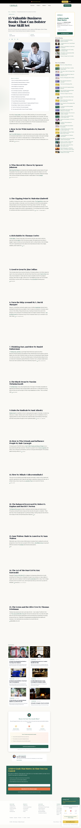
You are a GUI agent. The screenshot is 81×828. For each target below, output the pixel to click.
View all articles (19, 760)
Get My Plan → (65, 1)
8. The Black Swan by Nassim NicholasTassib (20, 94)
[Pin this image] (19, 143)
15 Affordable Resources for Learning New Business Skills (38, 681)
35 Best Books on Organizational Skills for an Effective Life (17, 701)
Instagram (15, 817)
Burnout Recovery (41, 805)
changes (41, 175)
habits (18, 240)
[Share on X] (15, 39)
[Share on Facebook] (9, 39)
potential (28, 481)
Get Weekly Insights (65, 33)
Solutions (44, 5)
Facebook (11, 817)
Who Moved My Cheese (14, 170)
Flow (31, 481)
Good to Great (43, 274)
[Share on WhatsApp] (23, 143)
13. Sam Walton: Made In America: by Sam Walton (21, 105)
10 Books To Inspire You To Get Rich (40, 703)
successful (34, 279)
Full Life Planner (25, 808)
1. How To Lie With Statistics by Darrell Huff (20, 80)
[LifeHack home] (14, 6)
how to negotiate (42, 447)
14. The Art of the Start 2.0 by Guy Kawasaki (19, 107)
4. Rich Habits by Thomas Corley (17, 86)
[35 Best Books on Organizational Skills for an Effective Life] (18, 692)
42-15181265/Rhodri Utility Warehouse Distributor (21, 73)
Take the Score (67, 5)
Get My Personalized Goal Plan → (29, 746)
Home (9, 11)
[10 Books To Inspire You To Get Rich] (40, 693)
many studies (18, 114)
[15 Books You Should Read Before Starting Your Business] (18, 652)
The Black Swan (13, 386)
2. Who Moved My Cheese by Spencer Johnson (20, 82)
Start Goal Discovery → (70, 821)
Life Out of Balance (41, 809)
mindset (22, 544)
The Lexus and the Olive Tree (17, 613)
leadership (37, 307)
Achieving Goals (12, 811)
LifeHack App (25, 805)
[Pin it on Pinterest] (12, 39)
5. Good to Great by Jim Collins (17, 88)
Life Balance (12, 809)
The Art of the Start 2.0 (19, 575)
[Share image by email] (25, 143)
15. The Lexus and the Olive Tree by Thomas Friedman (21, 109)
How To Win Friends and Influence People (34, 446)
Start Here (32, 5)
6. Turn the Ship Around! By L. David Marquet (20, 90)
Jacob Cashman (12, 35)
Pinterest (19, 817)
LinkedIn (28, 817)
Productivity (13, 11)
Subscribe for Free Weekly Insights (29, 789)
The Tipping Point (39, 201)
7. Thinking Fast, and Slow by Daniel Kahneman (20, 92)
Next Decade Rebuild (41, 811)
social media (33, 578)
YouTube (24, 817)
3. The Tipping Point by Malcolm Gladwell (19, 84)
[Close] (70, 1)
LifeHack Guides (12, 805)
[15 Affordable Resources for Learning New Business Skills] (40, 673)
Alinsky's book (12, 413)
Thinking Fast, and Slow (15, 351)
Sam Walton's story (39, 543)
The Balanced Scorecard (14, 509)
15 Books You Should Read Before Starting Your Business (17, 662)
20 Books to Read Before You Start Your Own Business (18, 681)
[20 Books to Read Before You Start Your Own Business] (18, 673)
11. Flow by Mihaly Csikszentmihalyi (18, 101)
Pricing (49, 5)
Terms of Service (56, 821)
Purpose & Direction (41, 808)
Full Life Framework (13, 808)
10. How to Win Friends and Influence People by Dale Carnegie (23, 98)
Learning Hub (25, 809)
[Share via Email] (18, 39)
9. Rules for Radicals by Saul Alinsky (18, 96)
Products (38, 5)
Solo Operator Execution (42, 812)
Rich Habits (12, 238)
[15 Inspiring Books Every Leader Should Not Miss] (40, 652)
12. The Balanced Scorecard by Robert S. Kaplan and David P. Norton (24, 103)
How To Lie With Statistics (15, 134)
